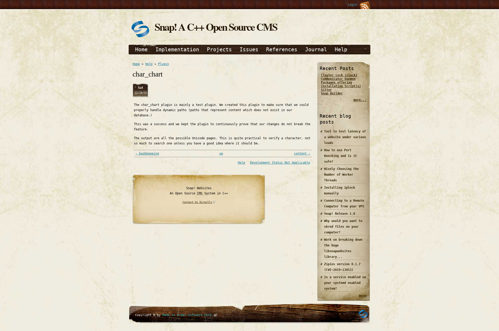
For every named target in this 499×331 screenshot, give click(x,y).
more (362, 295)
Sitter (326, 90)
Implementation (177, 49)
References (281, 49)
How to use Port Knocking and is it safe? (340, 155)
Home (141, 49)
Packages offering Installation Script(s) (341, 84)
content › (302, 153)
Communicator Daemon (338, 79)
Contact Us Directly (197, 202)
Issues (249, 49)
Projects (219, 49)
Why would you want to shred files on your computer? (343, 226)
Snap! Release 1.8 (339, 213)
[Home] (140, 37)
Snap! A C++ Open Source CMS (216, 26)
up (221, 153)
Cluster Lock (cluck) (339, 75)
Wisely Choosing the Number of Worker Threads (341, 174)
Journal (316, 49)
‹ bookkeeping (147, 153)
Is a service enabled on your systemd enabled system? (345, 282)
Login (352, 5)
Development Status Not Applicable (280, 162)
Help (341, 49)
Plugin (163, 64)
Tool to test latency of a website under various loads (345, 137)
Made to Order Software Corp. (187, 315)
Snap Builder (332, 93)
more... (359, 100)
